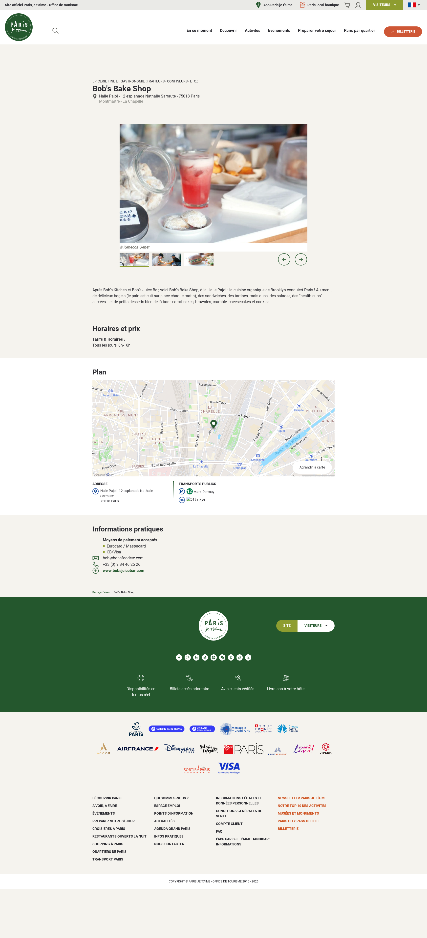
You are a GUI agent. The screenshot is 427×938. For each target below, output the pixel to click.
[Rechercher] (55, 31)
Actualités (164, 821)
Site (287, 626)
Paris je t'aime (101, 592)
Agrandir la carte (312, 467)
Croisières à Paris (108, 829)
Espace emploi (167, 806)
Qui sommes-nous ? (171, 798)
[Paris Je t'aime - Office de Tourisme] (19, 27)
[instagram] (188, 657)
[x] (248, 657)
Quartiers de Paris (109, 852)
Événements (103, 813)
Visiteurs (313, 626)
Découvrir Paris (107, 798)
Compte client (229, 824)
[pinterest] (214, 657)
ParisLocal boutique (323, 5)
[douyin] (231, 657)
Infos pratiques (169, 836)
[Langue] (415, 5)
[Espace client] (358, 5)
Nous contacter (169, 844)
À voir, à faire (104, 806)
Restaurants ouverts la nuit (119, 836)
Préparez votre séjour (113, 821)
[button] (284, 259)
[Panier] (347, 5)
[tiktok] (205, 657)
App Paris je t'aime (278, 5)
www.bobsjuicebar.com (123, 570)
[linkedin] (196, 657)
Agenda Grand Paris (172, 829)
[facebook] (179, 657)
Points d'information (173, 813)
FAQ (219, 831)
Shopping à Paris (107, 844)
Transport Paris (107, 859)
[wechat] (222, 657)
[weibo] (239, 657)
